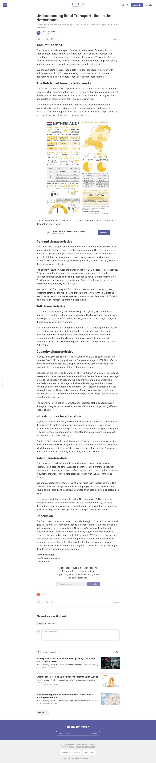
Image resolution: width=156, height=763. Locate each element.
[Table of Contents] (2, 381)
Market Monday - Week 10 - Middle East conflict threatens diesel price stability (67, 664)
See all (41, 712)
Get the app (89, 752)
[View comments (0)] (46, 39)
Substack (66, 758)
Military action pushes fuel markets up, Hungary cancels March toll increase (65, 660)
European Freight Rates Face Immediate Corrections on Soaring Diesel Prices (65, 696)
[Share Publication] (128, 5)
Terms (78, 747)
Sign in (149, 5)
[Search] (123, 5)
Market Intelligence (49, 31)
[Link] (33, 45)
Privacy (72, 747)
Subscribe (137, 5)
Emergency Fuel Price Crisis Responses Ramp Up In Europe (67, 676)
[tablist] (46, 623)
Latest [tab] (45, 652)
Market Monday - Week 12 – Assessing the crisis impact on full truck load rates (67, 700)
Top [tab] (39, 652)
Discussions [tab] (54, 652)
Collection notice (88, 747)
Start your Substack (72, 752)
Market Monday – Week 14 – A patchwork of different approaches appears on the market (67, 681)
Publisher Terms (89, 744)
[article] (78, 664)
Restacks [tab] (51, 623)
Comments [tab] (42, 623)
